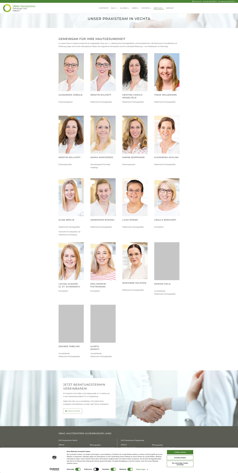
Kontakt (170, 8)
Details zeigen (140, 469)
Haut (113, 8)
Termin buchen (198, 1)
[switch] (96, 469)
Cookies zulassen (180, 452)
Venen (134, 8)
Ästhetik (145, 8)
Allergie (124, 8)
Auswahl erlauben (180, 457)
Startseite (103, 8)
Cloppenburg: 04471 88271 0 (227, 1)
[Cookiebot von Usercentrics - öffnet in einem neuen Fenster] (54, 469)
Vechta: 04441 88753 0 (211, 1)
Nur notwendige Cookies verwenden (180, 463)
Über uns (158, 8)
